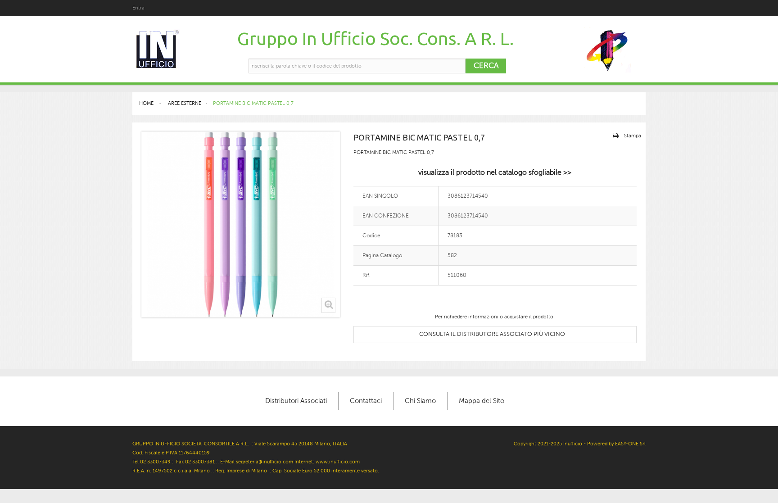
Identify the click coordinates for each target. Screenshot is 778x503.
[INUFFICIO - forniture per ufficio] (156, 50)
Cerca (486, 65)
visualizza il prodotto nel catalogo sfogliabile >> (494, 172)
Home (146, 103)
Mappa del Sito (481, 400)
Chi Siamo (420, 400)
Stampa (632, 136)
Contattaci (366, 400)
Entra (138, 8)
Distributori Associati (296, 400)
